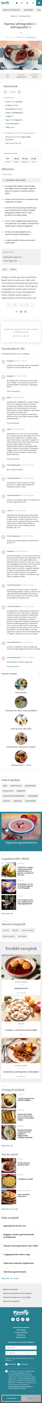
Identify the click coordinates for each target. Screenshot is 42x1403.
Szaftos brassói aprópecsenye (24, 1164)
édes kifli (15, 930)
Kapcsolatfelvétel (21, 1332)
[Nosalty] (5, 3)
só (12, 116)
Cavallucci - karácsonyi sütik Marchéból (21, 1030)
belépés (19, 354)
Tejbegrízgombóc (21, 988)
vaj (11, 113)
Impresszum (21, 1335)
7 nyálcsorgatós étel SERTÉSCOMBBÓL (26, 1099)
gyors (5, 269)
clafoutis (6, 930)
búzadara (18, 109)
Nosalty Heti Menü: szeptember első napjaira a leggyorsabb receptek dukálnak (25, 1134)
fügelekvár (21, 791)
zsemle (12, 102)
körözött (6, 801)
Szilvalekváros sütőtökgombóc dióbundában (21, 1072)
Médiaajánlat (21, 1337)
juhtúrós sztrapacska (11, 10)
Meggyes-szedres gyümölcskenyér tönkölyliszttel (18, 1235)
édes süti (14, 16)
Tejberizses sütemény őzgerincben (18, 1263)
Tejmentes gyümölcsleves (14, 1272)
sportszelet (28, 10)
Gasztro (21, 1094)
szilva (11, 120)
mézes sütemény (28, 930)
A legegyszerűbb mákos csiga (16, 1254)
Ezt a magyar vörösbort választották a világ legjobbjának (26, 902)
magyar (13, 269)
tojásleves (17, 801)
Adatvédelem (21, 1330)
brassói (20, 1159)
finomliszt (15, 105)
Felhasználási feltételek (21, 1327)
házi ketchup (30, 786)
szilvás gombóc (25, 16)
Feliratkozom (30, 1353)
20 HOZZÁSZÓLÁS (30, 37)
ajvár (5, 786)
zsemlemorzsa (14, 137)
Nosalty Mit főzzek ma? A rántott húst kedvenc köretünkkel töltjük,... (26, 1117)
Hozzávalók (11, 1398)
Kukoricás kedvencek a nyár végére (17, 1297)
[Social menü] (22, 3)
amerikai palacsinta (24, 1190)
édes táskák (22, 936)
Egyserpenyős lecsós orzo (14, 1226)
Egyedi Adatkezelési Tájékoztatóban (20, 1386)
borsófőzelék (30, 801)
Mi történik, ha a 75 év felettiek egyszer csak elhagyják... (25, 886)
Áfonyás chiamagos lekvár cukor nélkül (20, 1246)
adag (14, 92)
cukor (12, 127)
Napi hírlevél (12, 1364)
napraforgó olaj (15, 143)
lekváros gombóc (9, 936)
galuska (20, 1175)
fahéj (7, 123)
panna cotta (8, 791)
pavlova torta (16, 786)
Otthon (20, 896)
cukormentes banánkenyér (13, 796)
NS (21, 33)
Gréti (21, 1035)
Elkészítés (30, 1398)
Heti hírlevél (24, 1364)
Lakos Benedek (21, 993)
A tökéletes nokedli (25, 1179)
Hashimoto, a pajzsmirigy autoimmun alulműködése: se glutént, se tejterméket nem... (26, 871)
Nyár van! (21, 863)
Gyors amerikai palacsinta (24, 1195)
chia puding (32, 796)
